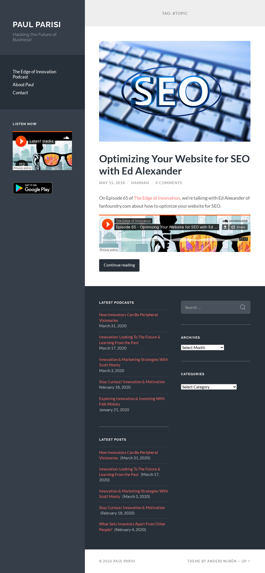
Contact (20, 92)
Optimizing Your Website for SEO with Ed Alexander (174, 164)
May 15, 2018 (112, 183)
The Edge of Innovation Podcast (34, 74)
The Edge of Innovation (157, 198)
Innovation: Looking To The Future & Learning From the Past (129, 340)
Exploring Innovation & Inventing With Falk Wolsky (132, 401)
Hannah (140, 183)
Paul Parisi (37, 24)
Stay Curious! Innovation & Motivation (132, 381)
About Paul (23, 84)
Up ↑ (246, 561)
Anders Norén (222, 561)
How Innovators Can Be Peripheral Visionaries (128, 317)
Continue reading (119, 265)
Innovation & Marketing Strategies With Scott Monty (133, 362)
